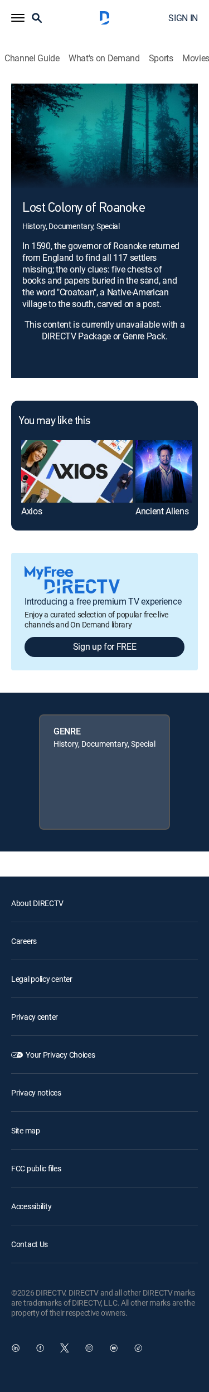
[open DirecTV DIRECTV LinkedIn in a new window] (15, 1348)
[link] (77, 471)
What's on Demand (104, 58)
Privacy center (34, 1016)
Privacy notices (36, 1092)
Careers (24, 941)
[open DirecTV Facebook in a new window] (40, 1348)
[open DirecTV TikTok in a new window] (138, 1348)
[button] (18, 18)
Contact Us (29, 1244)
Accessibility (31, 1206)
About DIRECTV (37, 903)
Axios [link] (31, 511)
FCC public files (36, 1168)
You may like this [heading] (54, 421)
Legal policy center (41, 979)
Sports (161, 58)
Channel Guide (32, 58)
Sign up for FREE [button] (105, 646)
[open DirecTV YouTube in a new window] (113, 1348)
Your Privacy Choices (60, 1054)
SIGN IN (183, 18)
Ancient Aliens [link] (162, 511)
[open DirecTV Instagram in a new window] (89, 1348)
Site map (25, 1130)
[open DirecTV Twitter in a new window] (64, 1348)
